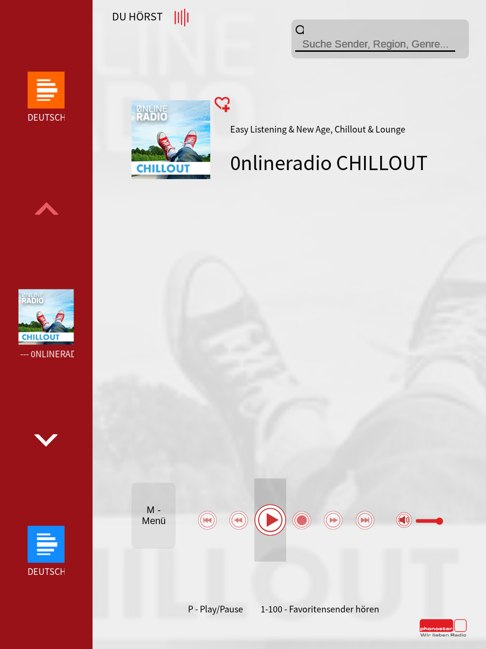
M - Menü (154, 515)
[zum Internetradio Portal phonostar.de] (443, 634)
